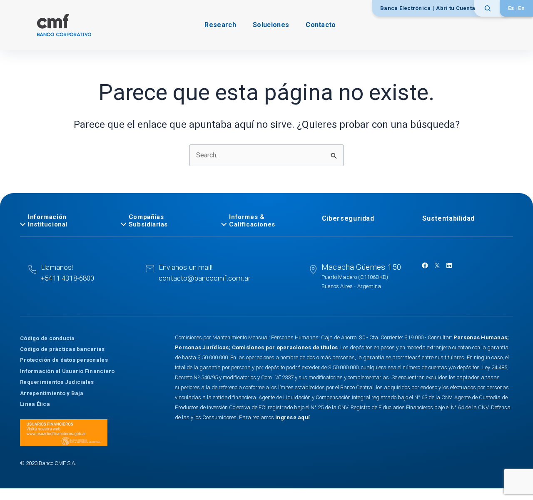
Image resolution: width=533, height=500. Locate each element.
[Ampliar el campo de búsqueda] (490, 8)
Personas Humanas (480, 337)
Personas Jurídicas (202, 347)
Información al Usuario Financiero (67, 371)
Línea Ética (35, 404)
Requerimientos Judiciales (57, 382)
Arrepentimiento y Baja (52, 393)
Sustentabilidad (448, 218)
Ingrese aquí (292, 417)
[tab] (65, 220)
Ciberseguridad (348, 218)
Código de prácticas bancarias (62, 349)
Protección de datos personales (64, 360)
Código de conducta (47, 338)
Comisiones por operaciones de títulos (285, 347)
